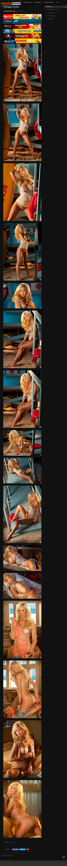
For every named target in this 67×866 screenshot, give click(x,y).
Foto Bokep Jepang (27, 2)
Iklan (57, 2)
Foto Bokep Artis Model (49, 2)
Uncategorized (51, 18)
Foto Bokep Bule (37, 2)
